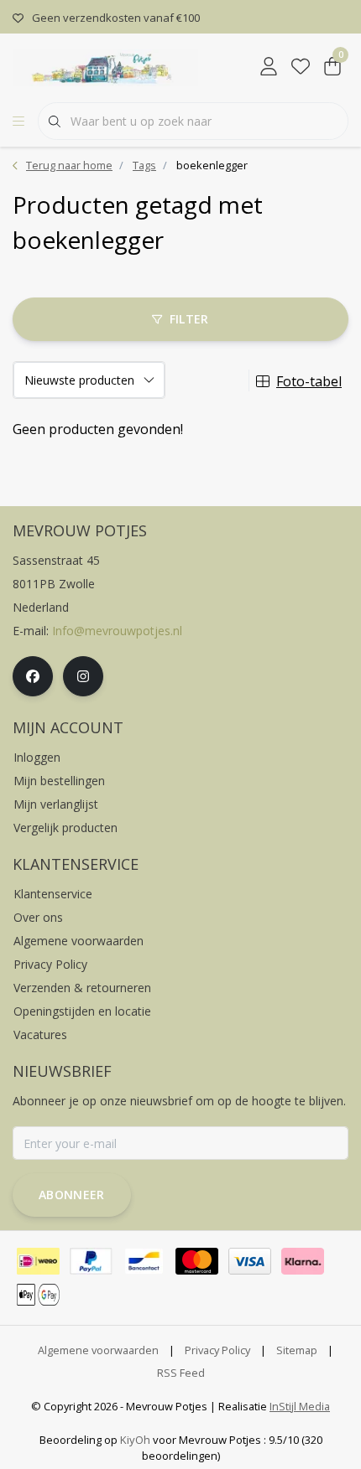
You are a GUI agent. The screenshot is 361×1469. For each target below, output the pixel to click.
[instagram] (83, 676)
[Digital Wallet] (38, 1294)
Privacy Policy (217, 1350)
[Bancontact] (144, 1261)
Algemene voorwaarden (98, 1350)
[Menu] (18, 121)
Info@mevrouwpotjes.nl (117, 631)
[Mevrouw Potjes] (105, 66)
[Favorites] (301, 67)
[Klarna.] (302, 1261)
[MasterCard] (196, 1261)
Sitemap (296, 1350)
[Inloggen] (269, 67)
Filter (189, 319)
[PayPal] (91, 1261)
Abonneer (72, 1195)
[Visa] (249, 1261)
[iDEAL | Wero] (38, 1261)
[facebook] (33, 676)
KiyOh (135, 1439)
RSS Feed (181, 1372)
